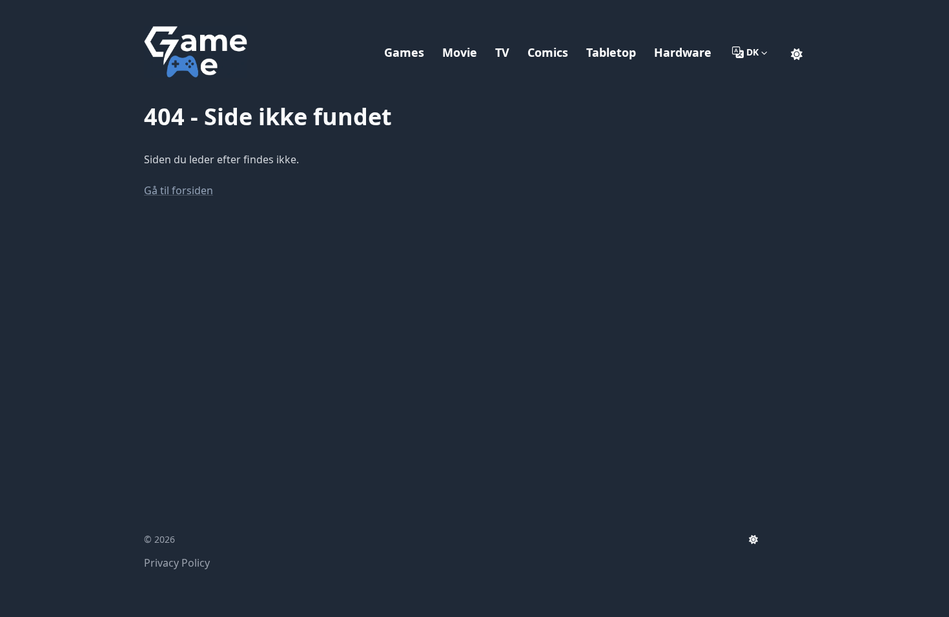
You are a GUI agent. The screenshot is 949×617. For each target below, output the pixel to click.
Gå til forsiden (178, 190)
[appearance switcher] (796, 52)
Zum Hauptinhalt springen (226, 11)
